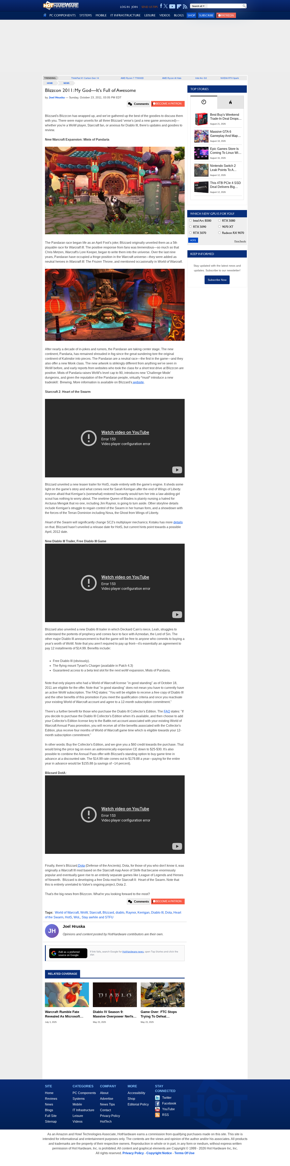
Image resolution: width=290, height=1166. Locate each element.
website (138, 382)
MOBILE (101, 15)
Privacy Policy (110, 1115)
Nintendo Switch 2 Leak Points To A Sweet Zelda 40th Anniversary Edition (224, 168)
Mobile (77, 1104)
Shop (191, 15)
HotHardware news (133, 951)
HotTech (106, 1121)
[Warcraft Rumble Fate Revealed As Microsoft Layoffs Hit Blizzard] (67, 994)
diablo (120, 912)
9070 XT (227, 227)
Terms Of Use (184, 1153)
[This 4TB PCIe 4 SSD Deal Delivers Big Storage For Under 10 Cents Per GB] (201, 187)
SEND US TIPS (149, 6)
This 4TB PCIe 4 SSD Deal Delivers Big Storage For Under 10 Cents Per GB (225, 185)
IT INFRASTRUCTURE (125, 15)
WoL (77, 917)
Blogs (49, 1110)
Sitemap (51, 1121)
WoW (84, 912)
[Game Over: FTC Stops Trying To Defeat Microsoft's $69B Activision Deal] (163, 994)
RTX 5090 (199, 227)
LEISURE (149, 15)
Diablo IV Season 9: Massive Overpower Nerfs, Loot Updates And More (113, 1014)
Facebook (169, 1103)
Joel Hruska (74, 926)
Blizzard (108, 912)
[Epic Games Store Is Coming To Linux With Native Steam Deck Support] (201, 153)
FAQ (167, 711)
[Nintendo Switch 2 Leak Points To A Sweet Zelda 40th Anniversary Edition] (201, 170)
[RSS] (185, 6)
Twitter (166, 1097)
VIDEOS (164, 15)
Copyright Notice (159, 1153)
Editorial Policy (138, 1104)
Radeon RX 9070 (232, 233)
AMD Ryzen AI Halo (171, 77)
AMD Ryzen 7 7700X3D (132, 77)
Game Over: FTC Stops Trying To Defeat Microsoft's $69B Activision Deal (162, 1014)
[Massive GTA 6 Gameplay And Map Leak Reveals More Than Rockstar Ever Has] (201, 136)
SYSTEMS (86, 15)
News (66, 83)
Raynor (131, 912)
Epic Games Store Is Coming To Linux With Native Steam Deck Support (225, 151)
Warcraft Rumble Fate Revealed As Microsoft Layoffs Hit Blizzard (62, 1014)
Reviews (51, 1098)
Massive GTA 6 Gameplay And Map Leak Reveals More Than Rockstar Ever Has (224, 134)
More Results (240, 241)
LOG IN (125, 6)
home (50, 83)
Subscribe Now (217, 279)
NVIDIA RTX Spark (230, 77)
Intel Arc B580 (201, 220)
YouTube (168, 1109)
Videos (77, 1121)
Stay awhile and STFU (97, 917)
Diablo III (157, 912)
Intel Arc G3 (201, 77)
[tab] (203, 102)
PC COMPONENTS (63, 15)
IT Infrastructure (83, 1110)
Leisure (78, 1115)
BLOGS (179, 15)
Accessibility (136, 1093)
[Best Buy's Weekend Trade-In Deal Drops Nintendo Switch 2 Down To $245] (201, 119)
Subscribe (206, 15)
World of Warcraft (67, 912)
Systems (79, 1098)
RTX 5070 (199, 233)
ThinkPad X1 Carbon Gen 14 (85, 77)
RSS (165, 1115)
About (104, 1093)
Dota (81, 865)
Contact (105, 1110)
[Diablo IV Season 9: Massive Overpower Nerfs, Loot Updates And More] (115, 994)
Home (49, 1093)
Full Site (51, 1115)
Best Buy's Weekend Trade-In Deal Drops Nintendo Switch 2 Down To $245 (224, 117)
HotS (68, 917)
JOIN (135, 6)
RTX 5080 (228, 220)
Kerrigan (144, 912)
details (178, 522)
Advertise (106, 1098)
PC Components (84, 1093)
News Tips (107, 1104)
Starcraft (95, 912)
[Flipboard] (179, 6)
